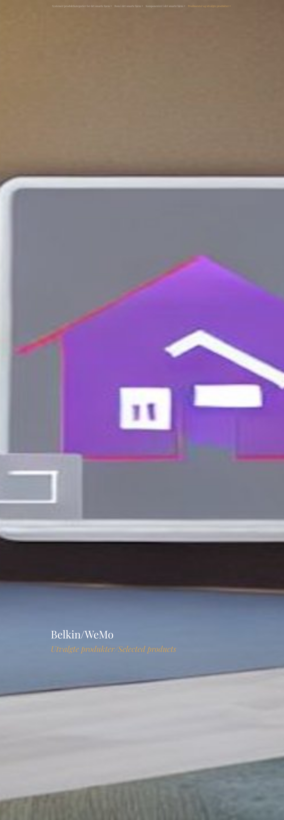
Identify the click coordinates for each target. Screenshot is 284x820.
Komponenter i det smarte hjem (164, 6)
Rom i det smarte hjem (127, 6)
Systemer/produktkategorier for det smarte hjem (81, 6)
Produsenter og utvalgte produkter (208, 6)
